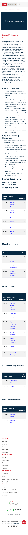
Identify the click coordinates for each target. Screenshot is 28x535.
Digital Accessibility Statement (10, 479)
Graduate (18, 9)
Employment (5, 495)
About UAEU (5, 441)
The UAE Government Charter (9, 490)
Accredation (5, 452)
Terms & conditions (7, 463)
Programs (4, 446)
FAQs (3, 476)
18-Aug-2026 (16, 523)
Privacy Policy (5, 460)
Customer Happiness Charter (9, 492)
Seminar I (12, 221)
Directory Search (6, 482)
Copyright (4, 468)
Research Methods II (12, 204)
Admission (5, 449)
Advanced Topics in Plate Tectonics (13, 259)
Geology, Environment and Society (13, 273)
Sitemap (4, 457)
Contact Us (5, 473)
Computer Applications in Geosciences (13, 340)
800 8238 (17, 515)
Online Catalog (11, 9)
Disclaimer (5, 465)
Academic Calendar (7, 498)
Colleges (4, 444)
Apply (3, 487)
